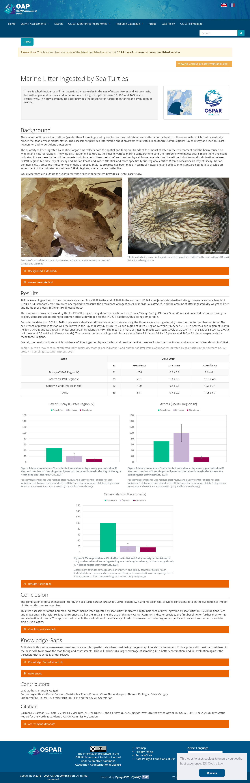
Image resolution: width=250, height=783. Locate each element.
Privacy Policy (144, 751)
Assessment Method (40, 282)
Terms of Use (144, 755)
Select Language (198, 748)
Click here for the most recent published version (149, 52)
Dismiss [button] (212, 772)
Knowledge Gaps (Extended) (44, 662)
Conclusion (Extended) (41, 629)
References (34, 673)
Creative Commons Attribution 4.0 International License (98, 762)
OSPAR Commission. (63, 775)
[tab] (125, 271)
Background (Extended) (42, 271)
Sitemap (141, 748)
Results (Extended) (39, 584)
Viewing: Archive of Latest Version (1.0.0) (203, 64)
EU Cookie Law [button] (213, 763)
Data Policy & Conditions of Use (155, 759)
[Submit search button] (241, 33)
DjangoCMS (122, 777)
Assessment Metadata (41, 724)
